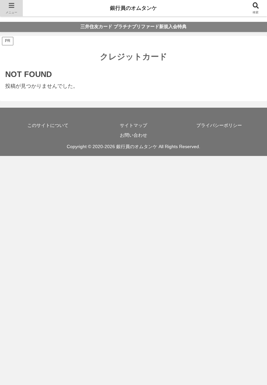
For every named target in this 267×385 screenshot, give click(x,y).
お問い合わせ (133, 135)
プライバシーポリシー (219, 125)
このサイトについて (47, 125)
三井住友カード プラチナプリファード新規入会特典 (133, 26)
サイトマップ (133, 125)
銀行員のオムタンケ (133, 8)
